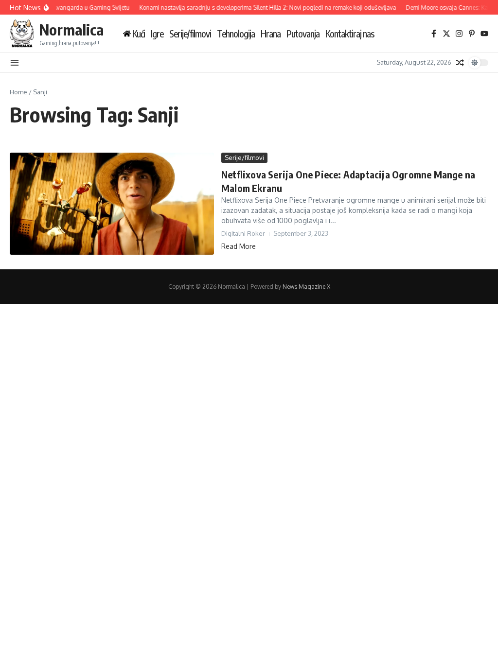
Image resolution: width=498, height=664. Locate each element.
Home (18, 92)
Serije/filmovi (190, 33)
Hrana (271, 33)
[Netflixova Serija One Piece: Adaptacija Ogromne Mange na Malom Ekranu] (112, 204)
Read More (238, 246)
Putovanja (303, 33)
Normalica (71, 29)
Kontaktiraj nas (349, 33)
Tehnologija (236, 33)
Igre (157, 33)
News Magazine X (306, 286)
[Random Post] (460, 63)
